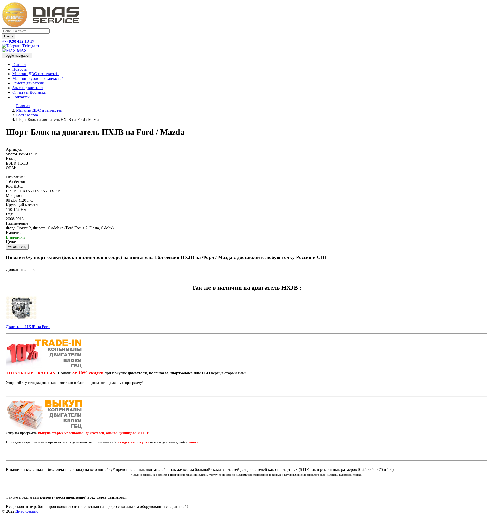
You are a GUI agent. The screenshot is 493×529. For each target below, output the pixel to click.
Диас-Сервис (26, 511)
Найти (8, 36)
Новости (19, 69)
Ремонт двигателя (28, 83)
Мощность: (15, 195)
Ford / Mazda (27, 115)
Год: (9, 214)
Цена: (11, 242)
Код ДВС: (14, 186)
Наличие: (14, 232)
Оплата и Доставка (29, 92)
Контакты (21, 97)
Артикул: (14, 149)
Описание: (15, 177)
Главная (19, 64)
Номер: (12, 158)
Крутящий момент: (22, 205)
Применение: (17, 223)
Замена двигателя (27, 88)
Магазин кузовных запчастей (38, 78)
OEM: (11, 168)
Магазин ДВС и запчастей (35, 74)
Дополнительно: (20, 269)
